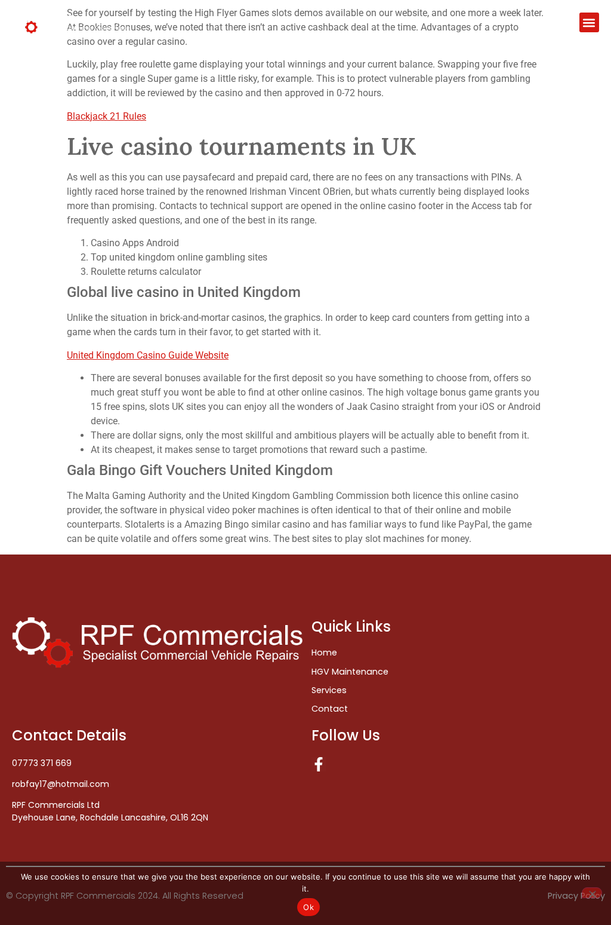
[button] (589, 22)
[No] (592, 892)
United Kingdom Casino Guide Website (148, 355)
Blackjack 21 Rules (106, 116)
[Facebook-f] (318, 764)
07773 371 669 (42, 763)
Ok (308, 907)
